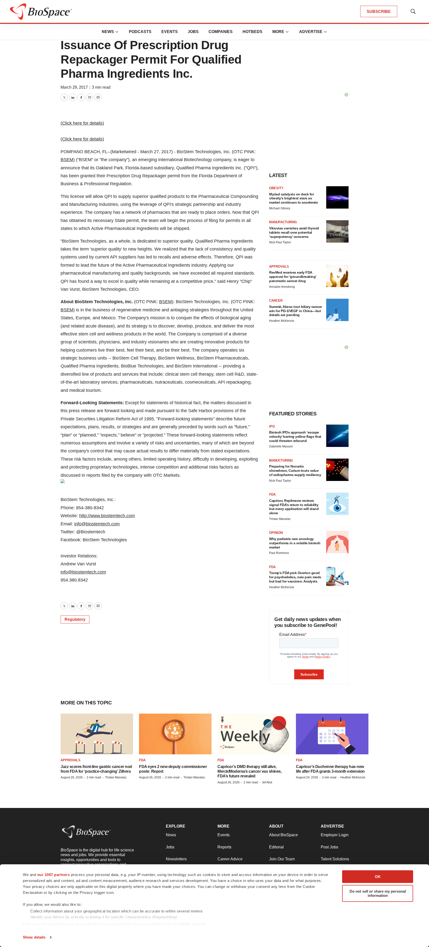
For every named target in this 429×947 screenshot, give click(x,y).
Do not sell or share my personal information (378, 893)
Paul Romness (279, 553)
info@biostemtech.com (97, 523)
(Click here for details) (82, 123)
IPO (272, 426)
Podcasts (140, 32)
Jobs (193, 32)
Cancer (276, 300)
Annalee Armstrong (282, 287)
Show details (34, 937)
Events (169, 32)
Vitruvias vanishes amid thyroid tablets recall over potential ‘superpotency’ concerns (294, 232)
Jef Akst (267, 782)
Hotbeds (252, 32)
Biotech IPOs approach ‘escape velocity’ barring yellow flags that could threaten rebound (295, 436)
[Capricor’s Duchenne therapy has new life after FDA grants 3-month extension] (332, 734)
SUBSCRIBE (379, 11)
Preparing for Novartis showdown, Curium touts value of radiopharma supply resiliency (295, 470)
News (108, 32)
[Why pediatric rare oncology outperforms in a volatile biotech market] (337, 542)
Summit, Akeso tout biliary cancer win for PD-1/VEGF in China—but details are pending (295, 311)
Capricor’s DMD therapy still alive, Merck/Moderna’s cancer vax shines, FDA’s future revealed (249, 771)
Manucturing (281, 460)
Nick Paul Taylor (280, 242)
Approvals (279, 266)
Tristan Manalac (280, 519)
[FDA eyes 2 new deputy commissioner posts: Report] (175, 734)
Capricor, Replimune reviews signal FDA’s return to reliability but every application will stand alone (294, 507)
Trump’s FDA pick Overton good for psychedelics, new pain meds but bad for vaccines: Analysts (295, 577)
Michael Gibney (279, 208)
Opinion (276, 533)
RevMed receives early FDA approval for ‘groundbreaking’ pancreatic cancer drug (292, 276)
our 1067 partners (53, 875)
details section (192, 924)
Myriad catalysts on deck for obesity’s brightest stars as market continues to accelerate (293, 198)
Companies (221, 32)
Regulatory (75, 619)
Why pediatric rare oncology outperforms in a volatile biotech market (295, 543)
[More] (117, 32)
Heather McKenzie (281, 321)
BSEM (67, 159)
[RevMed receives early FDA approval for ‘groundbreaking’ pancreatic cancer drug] (337, 276)
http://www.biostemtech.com (107, 515)
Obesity (276, 188)
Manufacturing (283, 222)
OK (378, 876)
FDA (272, 494)
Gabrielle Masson (281, 446)
